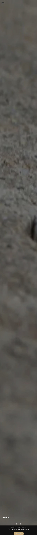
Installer (18, 533)
